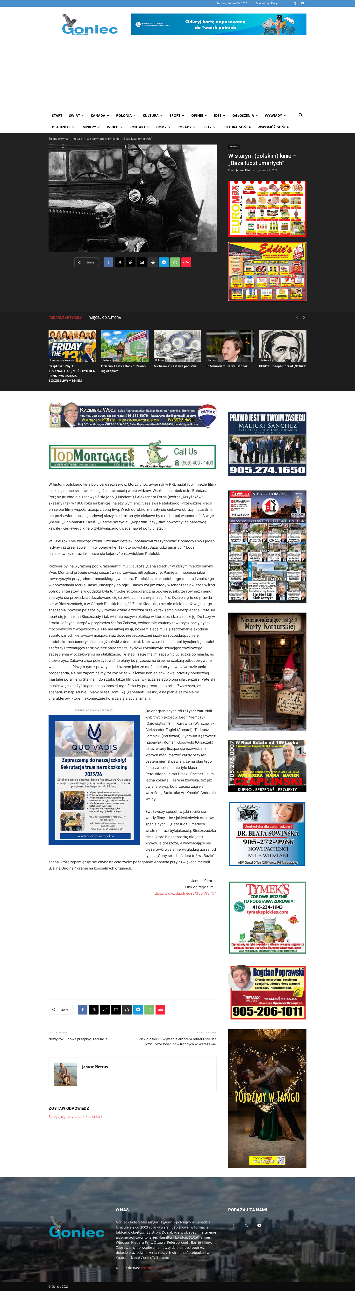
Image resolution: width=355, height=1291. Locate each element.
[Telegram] (164, 262)
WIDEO (113, 127)
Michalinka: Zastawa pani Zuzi (175, 366)
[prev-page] (296, 318)
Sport (175, 115)
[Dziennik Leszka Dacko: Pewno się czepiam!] (125, 346)
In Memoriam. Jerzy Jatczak (227, 366)
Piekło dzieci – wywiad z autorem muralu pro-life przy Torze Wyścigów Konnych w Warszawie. (178, 1041)
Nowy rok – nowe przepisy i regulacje (78, 1039)
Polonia (124, 115)
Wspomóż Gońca (273, 127)
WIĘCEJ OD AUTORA (105, 318)
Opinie (197, 115)
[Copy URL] (130, 262)
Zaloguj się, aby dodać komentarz (75, 1116)
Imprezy (88, 127)
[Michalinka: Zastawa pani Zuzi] (177, 346)
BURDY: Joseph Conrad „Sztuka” (282, 366)
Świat (74, 115)
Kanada (98, 115)
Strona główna (58, 139)
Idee (217, 115)
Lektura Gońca (236, 127)
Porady (185, 127)
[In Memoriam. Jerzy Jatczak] (230, 346)
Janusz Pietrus (245, 170)
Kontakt (137, 127)
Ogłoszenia (243, 115)
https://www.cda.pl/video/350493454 (184, 893)
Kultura (151, 115)
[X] (119, 262)
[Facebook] (108, 262)
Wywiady (273, 115)
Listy (207, 127)
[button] (300, 116)
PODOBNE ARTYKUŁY (65, 318)
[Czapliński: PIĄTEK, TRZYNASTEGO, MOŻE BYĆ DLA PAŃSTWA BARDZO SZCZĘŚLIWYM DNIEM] (72, 346)
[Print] (153, 262)
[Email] (142, 262)
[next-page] (304, 318)
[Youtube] (259, 1225)
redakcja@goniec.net (158, 1267)
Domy (161, 127)
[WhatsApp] (175, 262)
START (57, 115)
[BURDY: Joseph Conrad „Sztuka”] (282, 346)
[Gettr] (186, 262)
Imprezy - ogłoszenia (62, 360)
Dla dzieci (61, 127)
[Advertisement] (177, 73)
